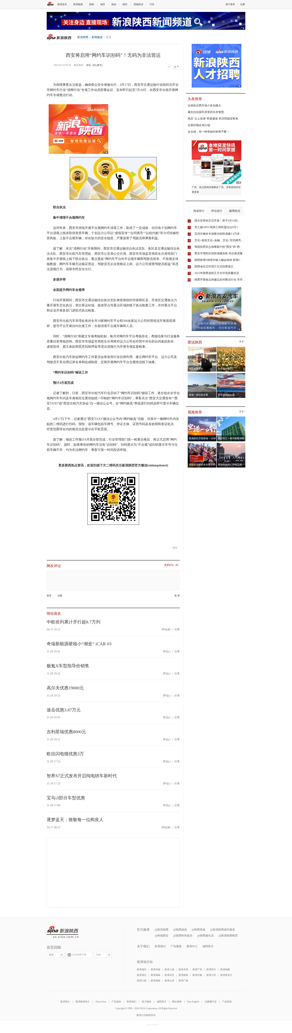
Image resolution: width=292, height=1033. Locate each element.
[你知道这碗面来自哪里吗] (202, 444)
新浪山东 (169, 980)
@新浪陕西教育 (228, 935)
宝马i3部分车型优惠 (66, 797)
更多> (242, 341)
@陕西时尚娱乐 (182, 935)
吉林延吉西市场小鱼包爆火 (204, 105)
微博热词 (234, 210)
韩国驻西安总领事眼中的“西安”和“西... (218, 246)
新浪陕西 (78, 4)
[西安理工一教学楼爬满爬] (231, 417)
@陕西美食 (198, 929)
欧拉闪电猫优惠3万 (65, 753)
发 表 (177, 595)
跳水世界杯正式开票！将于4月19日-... (217, 220)
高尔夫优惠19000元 (65, 687)
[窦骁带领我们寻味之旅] (231, 444)
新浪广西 (183, 980)
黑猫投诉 (138, 4)
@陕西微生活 (205, 935)
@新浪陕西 (161, 929)
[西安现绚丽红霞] (231, 374)
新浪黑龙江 (226, 975)
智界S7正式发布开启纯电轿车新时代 (82, 775)
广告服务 (176, 946)
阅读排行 (198, 210)
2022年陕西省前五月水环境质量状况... (217, 273)
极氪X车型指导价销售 (68, 665)
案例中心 (192, 946)
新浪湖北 (141, 975)
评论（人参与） (95, 65)
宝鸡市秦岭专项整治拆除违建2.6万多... (218, 233)
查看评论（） (172, 565)
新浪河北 (169, 975)
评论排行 (216, 210)
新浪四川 (211, 969)
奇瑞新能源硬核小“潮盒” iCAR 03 (79, 643)
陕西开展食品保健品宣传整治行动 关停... (219, 279)
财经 (125, 4)
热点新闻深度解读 (208, 187)
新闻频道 (97, 37)
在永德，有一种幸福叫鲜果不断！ (208, 131)
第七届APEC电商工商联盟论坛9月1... (217, 227)
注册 (242, 4)
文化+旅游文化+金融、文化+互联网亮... (218, 240)
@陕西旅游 (180, 929)
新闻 (91, 4)
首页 (51, 954)
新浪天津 (183, 969)
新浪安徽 (197, 975)
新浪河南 (155, 969)
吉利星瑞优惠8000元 (66, 731)
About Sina (100, 1001)
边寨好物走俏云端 (199, 125)
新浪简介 (65, 1001)
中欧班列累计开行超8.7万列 (73, 621)
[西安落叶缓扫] (231, 348)
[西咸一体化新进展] (202, 374)
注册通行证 (211, 1001)
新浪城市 (141, 969)
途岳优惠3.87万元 (64, 709)
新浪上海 (169, 969)
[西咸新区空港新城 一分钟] (202, 417)
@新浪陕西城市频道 (222, 929)
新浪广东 (197, 969)
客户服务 (146, 1001)
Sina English (193, 1001)
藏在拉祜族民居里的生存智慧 (206, 112)
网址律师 (177, 1001)
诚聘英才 (208, 946)
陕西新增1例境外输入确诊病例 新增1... (218, 259)
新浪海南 (155, 980)
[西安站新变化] (202, 348)
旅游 (113, 4)
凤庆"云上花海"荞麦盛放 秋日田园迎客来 (213, 118)
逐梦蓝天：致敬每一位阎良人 (75, 819)
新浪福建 (225, 969)
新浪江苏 (211, 975)
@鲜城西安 (161, 935)
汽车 (152, 4)
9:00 (98, 954)
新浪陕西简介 (82, 1001)
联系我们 (160, 946)
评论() (165, 629)
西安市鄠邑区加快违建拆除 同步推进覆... (219, 253)
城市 (102, 4)
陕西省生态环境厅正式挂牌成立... (215, 266)
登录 (49, 595)
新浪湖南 (155, 975)
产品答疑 (227, 1001)
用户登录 (230, 4)
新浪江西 (141, 980)
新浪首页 (62, 4)
